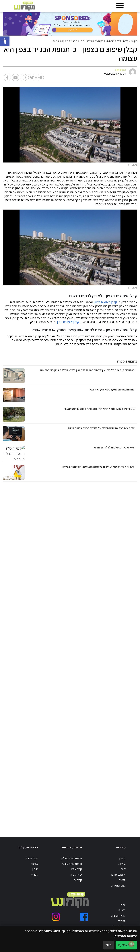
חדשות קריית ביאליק (71, 858)
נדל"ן (35, 869)
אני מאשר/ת (126, 945)
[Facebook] (84, 917)
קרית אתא (76, 869)
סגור (109, 945)
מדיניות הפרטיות (125, 936)
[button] (4, 41)
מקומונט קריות (130, 41)
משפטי (34, 863)
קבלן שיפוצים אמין (68, 322)
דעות (123, 869)
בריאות (122, 863)
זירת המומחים (114, 41)
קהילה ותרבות (118, 915)
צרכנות (122, 910)
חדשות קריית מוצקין (72, 863)
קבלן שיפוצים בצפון (105, 302)
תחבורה (122, 921)
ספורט (34, 874)
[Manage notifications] (131, 944)
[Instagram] (56, 917)
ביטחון (122, 858)
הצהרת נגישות (118, 885)
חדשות (122, 880)
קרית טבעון (76, 874)
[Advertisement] (99, 655)
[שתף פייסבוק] (7, 77)
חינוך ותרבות (31, 858)
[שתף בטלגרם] (40, 77)
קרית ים (78, 880)
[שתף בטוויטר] (32, 77)
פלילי (123, 904)
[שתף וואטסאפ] (23, 77)
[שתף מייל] (15, 77)
